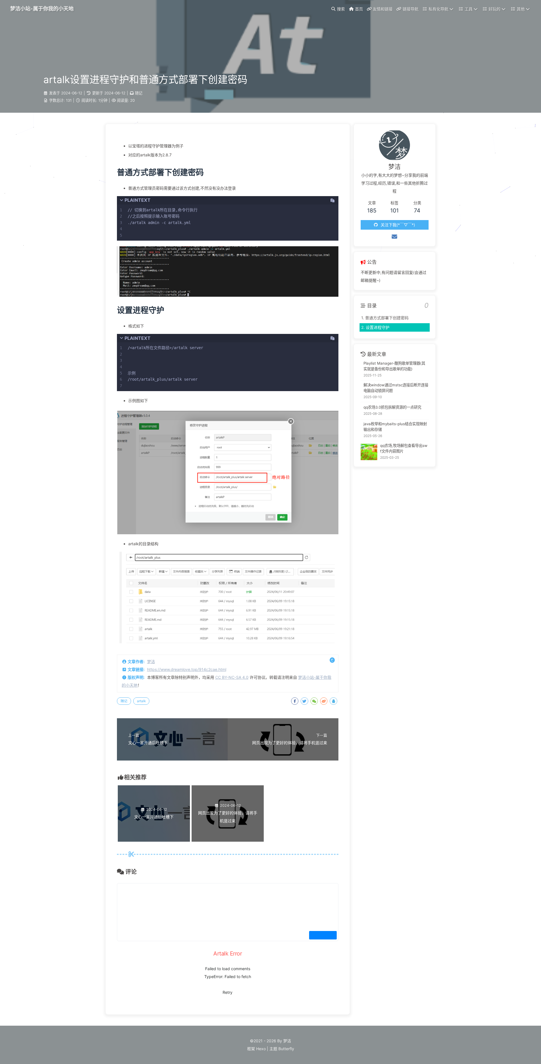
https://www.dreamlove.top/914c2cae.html (186, 669)
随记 (138, 93)
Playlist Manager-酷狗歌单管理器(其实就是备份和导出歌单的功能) (394, 366)
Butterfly (286, 1048)
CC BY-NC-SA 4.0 (232, 677)
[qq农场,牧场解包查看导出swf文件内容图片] (369, 452)
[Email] (394, 236)
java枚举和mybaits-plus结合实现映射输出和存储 (395, 427)
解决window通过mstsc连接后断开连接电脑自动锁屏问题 (395, 388)
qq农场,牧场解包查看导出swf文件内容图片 (403, 448)
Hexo (261, 1048)
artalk (141, 701)
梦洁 (151, 661)
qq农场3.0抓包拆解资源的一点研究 (392, 407)
